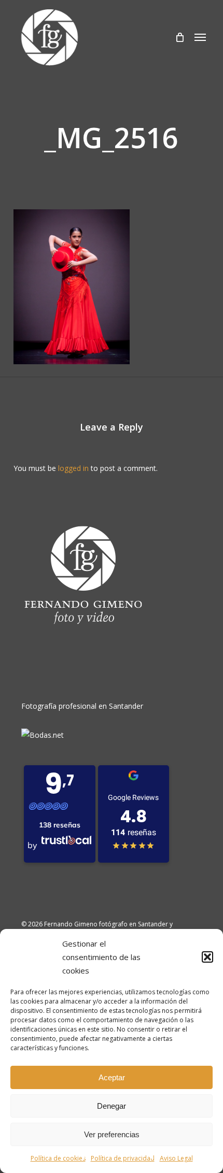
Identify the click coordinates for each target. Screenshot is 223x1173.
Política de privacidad (123, 1158)
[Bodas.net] (42, 735)
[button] (207, 957)
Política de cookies (58, 1158)
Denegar (111, 1106)
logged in (73, 468)
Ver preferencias (112, 1134)
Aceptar (112, 1077)
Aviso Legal (176, 1158)
